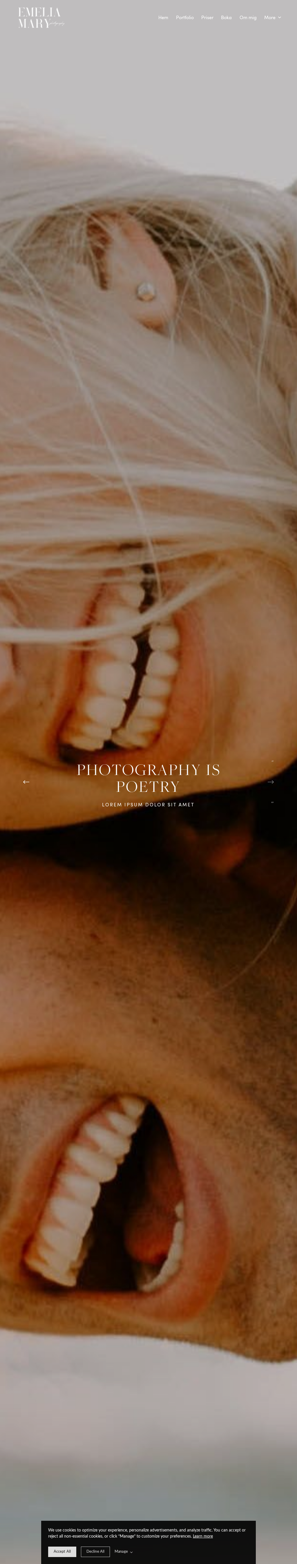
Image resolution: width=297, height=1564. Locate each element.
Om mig (248, 17)
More (270, 17)
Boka (226, 17)
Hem (163, 17)
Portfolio (185, 17)
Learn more (203, 1536)
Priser (207, 17)
